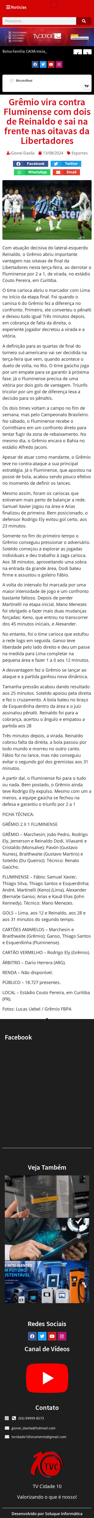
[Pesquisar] (84, 21)
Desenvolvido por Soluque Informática (47, 1513)
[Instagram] (59, 64)
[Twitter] (43, 64)
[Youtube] (51, 64)
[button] (54, 4)
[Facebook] (35, 64)
